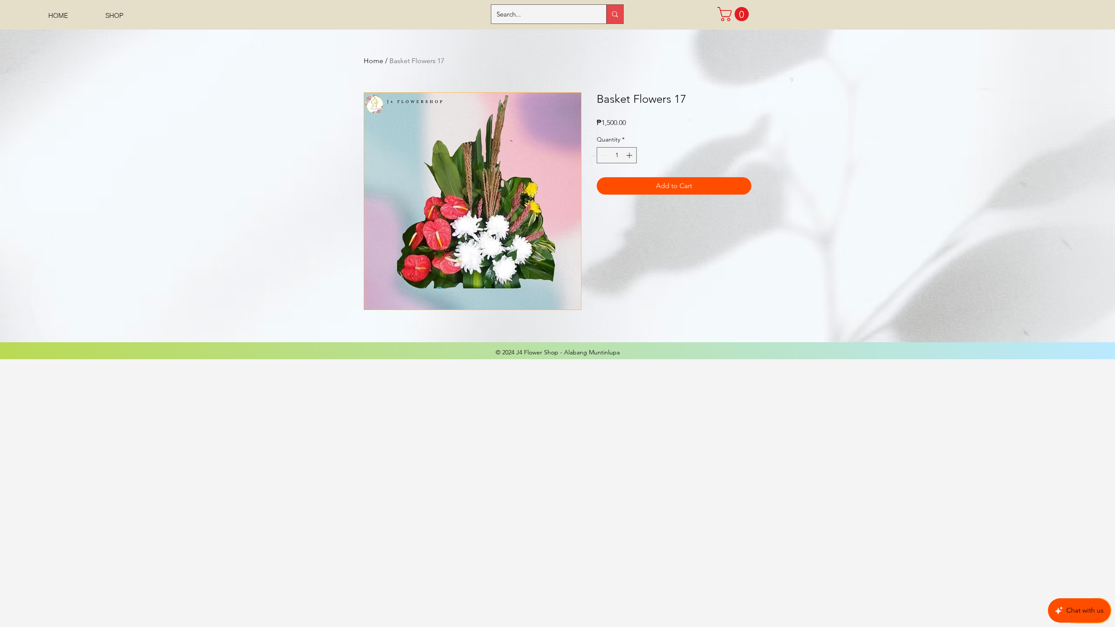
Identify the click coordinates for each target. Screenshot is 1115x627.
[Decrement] (603, 155)
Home (373, 61)
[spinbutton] (617, 155)
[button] (734, 14)
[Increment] (630, 155)
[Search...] (614, 14)
